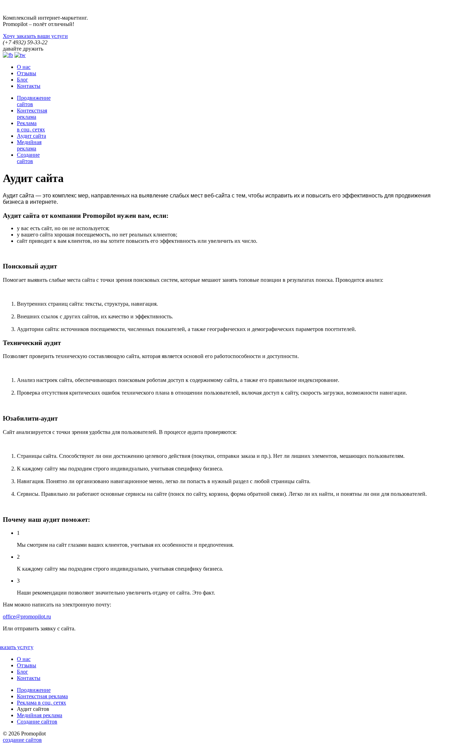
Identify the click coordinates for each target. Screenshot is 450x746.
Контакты (28, 86)
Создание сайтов (37, 722)
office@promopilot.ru (27, 616)
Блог (22, 80)
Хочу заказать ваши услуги (35, 36)
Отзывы (26, 73)
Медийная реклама (39, 715)
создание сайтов (22, 740)
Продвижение (34, 690)
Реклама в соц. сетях (41, 703)
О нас (24, 67)
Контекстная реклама (42, 696)
